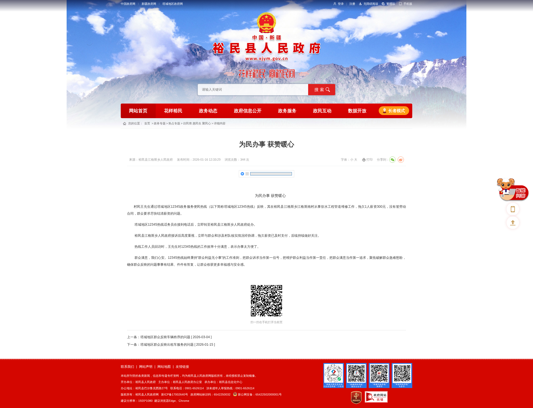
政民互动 (322, 110)
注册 (352, 3)
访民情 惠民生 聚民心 (197, 123)
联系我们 (127, 366)
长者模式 (396, 110)
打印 (369, 159)
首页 (147, 123)
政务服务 (287, 110)
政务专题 (160, 123)
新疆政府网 (149, 3)
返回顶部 (513, 223)
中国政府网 (128, 3)
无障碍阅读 (371, 3)
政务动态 (208, 110)
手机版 (407, 3)
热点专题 (174, 123)
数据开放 (357, 110)
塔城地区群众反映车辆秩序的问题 (165, 337)
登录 (341, 3)
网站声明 (145, 366)
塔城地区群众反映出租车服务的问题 (167, 344)
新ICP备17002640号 (174, 394)
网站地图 (164, 366)
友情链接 (182, 366)
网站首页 (138, 110)
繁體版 (390, 3)
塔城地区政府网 (172, 3)
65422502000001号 (268, 394)
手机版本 (513, 209)
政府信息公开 (248, 110)
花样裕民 (173, 110)
